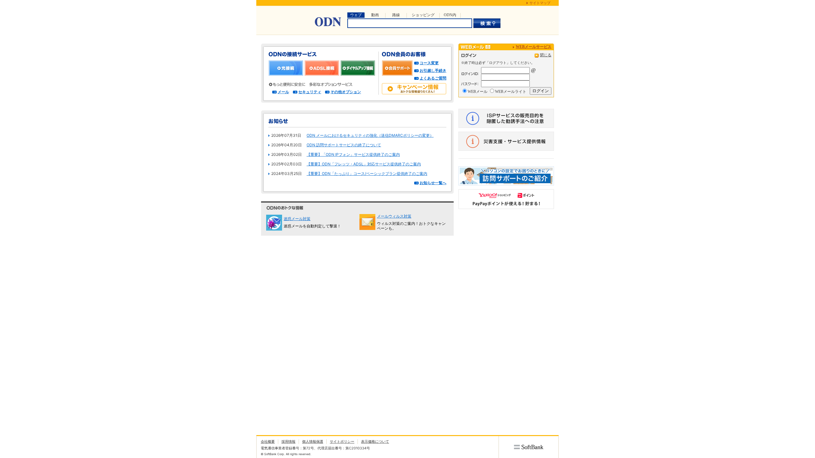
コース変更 (429, 62)
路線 (396, 15)
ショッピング (423, 15)
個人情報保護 (312, 441)
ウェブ (356, 15)
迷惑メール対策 (297, 219)
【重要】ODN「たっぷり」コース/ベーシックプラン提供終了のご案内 (367, 173)
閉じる (545, 55)
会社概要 (268, 441)
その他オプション (345, 91)
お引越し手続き (433, 70)
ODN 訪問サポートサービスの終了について (344, 144)
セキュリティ (309, 91)
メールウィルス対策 (394, 216)
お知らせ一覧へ (433, 182)
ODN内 (450, 15)
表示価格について (375, 441)
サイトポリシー (342, 441)
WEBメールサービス (533, 47)
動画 (375, 15)
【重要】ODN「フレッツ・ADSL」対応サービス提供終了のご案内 (364, 164)
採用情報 (288, 441)
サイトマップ (539, 3)
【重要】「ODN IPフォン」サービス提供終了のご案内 (353, 154)
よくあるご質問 (433, 78)
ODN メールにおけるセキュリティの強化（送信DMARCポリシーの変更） (370, 135)
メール (283, 91)
